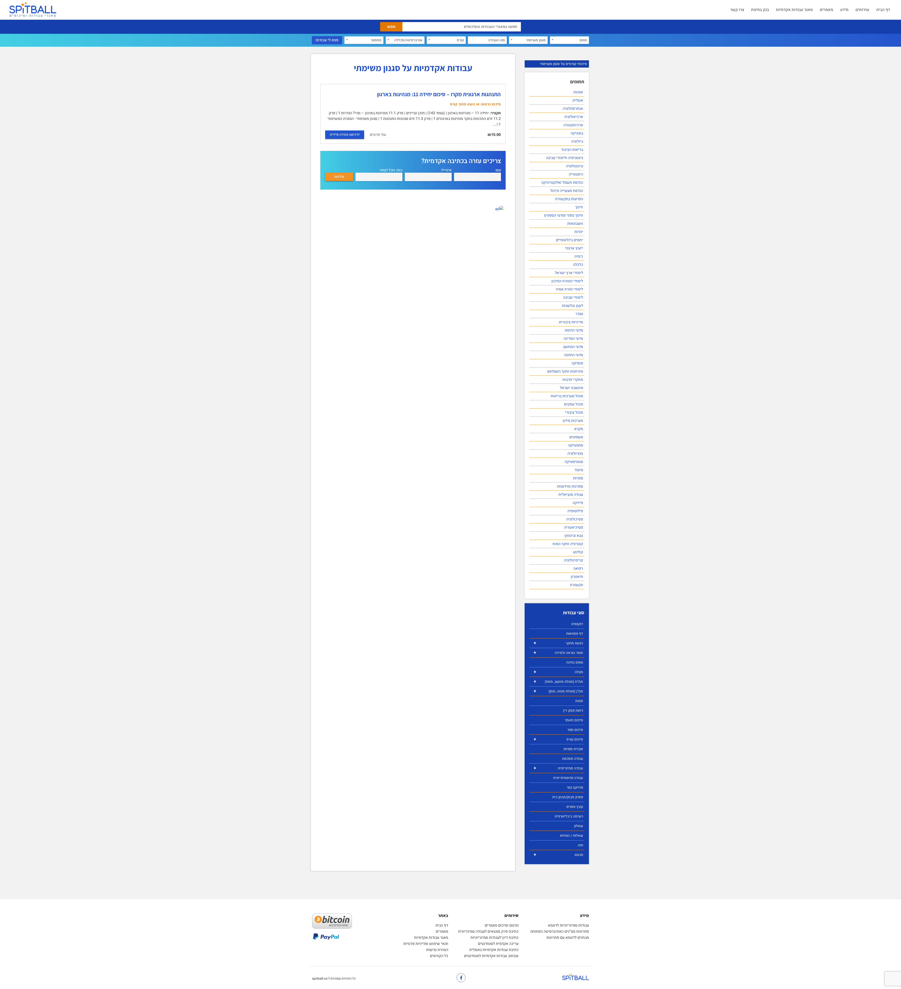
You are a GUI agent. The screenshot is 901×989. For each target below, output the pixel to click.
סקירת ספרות (573, 749)
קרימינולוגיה (573, 560)
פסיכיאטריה (573, 527)
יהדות (578, 232)
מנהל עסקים (573, 404)
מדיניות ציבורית (571, 322)
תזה (580, 845)
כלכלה (578, 264)
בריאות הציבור (572, 150)
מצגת (579, 700)
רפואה (578, 568)
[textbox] (569, 40)
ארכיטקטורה (573, 125)
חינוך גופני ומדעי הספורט (563, 215)
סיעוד (578, 470)
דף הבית (883, 10)
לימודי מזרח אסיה (569, 289)
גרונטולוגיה (574, 166)
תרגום (558, 854)
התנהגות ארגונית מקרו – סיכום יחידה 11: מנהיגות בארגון (439, 94)
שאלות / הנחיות (571, 835)
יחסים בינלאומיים (569, 240)
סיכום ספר (575, 729)
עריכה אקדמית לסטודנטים (498, 944)
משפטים (576, 437)
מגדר (579, 314)
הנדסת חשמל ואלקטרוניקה (562, 182)
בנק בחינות (760, 10)
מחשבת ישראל (571, 388)
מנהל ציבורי (574, 412)
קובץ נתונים (574, 806)
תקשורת (576, 585)
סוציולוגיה (575, 453)
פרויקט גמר (575, 787)
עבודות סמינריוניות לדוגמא (568, 925)
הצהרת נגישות (437, 950)
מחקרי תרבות (572, 379)
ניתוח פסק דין (573, 710)
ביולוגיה (577, 141)
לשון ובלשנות (572, 306)
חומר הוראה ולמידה (558, 652)
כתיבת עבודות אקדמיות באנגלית (494, 950)
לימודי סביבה (573, 297)
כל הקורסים (439, 956)
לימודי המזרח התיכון (567, 281)
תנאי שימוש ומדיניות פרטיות (425, 944)
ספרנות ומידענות (570, 486)
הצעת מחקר (558, 643)
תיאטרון (577, 577)
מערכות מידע (573, 421)
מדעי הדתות (574, 330)
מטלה (558, 671)
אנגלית (578, 100)
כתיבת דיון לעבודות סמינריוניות (494, 937)
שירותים (862, 10)
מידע (844, 10)
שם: (498, 170)
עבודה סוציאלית (570, 494)
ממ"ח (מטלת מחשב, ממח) (558, 681)
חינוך (579, 207)
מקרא (578, 429)
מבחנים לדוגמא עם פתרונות (567, 937)
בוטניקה (577, 133)
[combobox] (569, 40)
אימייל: (446, 170)
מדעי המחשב (573, 347)
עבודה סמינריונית (558, 768)
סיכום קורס (558, 739)
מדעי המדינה (573, 338)
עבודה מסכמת (572, 758)
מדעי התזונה (573, 355)
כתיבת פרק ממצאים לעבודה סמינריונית (488, 931)
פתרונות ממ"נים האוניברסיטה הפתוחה (559, 931)
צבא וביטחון (574, 535)
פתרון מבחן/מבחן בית (567, 797)
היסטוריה (576, 174)
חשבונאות (575, 223)
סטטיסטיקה (574, 462)
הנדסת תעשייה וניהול (566, 191)
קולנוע (578, 552)
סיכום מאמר (574, 720)
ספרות (578, 478)
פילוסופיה (575, 511)
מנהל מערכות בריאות (567, 396)
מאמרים (826, 10)
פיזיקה (578, 503)
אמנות (578, 92)
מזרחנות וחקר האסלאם (565, 371)
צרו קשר (737, 10)
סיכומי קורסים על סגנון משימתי (563, 63)
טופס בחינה (574, 662)
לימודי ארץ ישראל (569, 273)
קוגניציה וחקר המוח (568, 544)
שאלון (578, 826)
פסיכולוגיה (574, 519)
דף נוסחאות (574, 633)
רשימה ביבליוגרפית (569, 816)
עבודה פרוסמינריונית (568, 777)
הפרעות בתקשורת (569, 199)
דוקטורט (577, 623)
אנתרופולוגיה (573, 108)
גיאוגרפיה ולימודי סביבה (564, 158)
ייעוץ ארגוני (574, 248)
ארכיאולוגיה (573, 117)
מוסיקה (577, 363)
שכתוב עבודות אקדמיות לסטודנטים (491, 956)
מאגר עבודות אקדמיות (794, 10)
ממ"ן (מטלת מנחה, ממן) (558, 691)
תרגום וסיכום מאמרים (502, 925)
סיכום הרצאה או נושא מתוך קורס (475, 104)
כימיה (578, 256)
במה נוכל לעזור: (390, 170)
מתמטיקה (575, 445)
